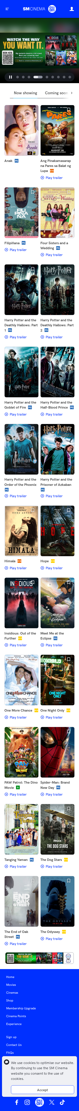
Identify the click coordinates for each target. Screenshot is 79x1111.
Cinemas (12, 992)
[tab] (17, 77)
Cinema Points (16, 1016)
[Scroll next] (72, 93)
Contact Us (14, 1045)
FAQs (10, 1052)
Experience (14, 1024)
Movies (11, 984)
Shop (9, 1000)
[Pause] (10, 77)
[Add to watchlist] (34, 109)
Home (10, 977)
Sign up (11, 1037)
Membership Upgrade (21, 1008)
